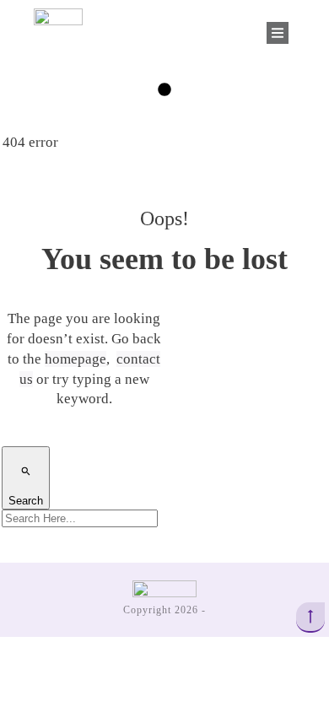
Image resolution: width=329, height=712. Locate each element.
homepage (75, 359)
